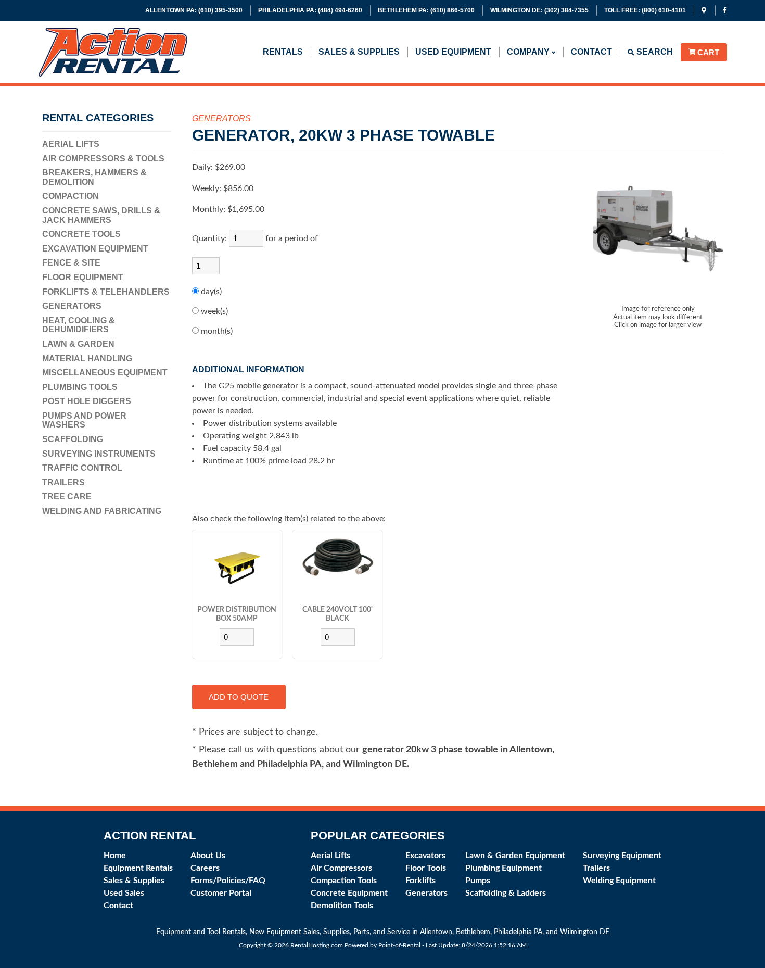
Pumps (477, 880)
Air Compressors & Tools (103, 158)
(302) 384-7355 (539, 10)
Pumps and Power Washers (84, 420)
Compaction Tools (344, 880)
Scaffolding (72, 439)
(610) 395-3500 (194, 10)
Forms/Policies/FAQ (227, 880)
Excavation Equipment (95, 248)
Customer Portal (220, 893)
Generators (71, 305)
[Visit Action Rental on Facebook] (725, 10)
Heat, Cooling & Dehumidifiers (78, 325)
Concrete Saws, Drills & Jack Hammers (101, 215)
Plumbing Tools (80, 387)
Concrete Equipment (349, 893)
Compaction (70, 196)
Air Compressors (341, 868)
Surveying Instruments (99, 453)
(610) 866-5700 (426, 10)
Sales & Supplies (359, 51)
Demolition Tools (342, 905)
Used (453, 51)
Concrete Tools (81, 234)
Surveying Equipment (622, 855)
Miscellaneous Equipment (105, 372)
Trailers (63, 482)
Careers (205, 868)
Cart (708, 52)
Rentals (283, 51)
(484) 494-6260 (310, 10)
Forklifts (420, 880)
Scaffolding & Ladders (505, 893)
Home (115, 855)
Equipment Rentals (138, 868)
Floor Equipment (82, 277)
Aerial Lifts (70, 144)
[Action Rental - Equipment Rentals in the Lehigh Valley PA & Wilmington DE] (113, 73)
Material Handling (87, 358)
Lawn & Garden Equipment (515, 855)
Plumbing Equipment (503, 868)
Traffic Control (82, 467)
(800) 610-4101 (645, 10)
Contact (591, 51)
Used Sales (124, 893)
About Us (207, 855)
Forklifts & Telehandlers (106, 291)
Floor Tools (425, 868)
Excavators (425, 855)
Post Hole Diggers (86, 401)
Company (529, 51)
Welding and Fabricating (101, 511)
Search (653, 51)
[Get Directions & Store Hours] (704, 10)
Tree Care (67, 496)
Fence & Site (71, 262)
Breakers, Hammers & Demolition (94, 177)
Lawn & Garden (78, 344)
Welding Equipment (619, 880)
